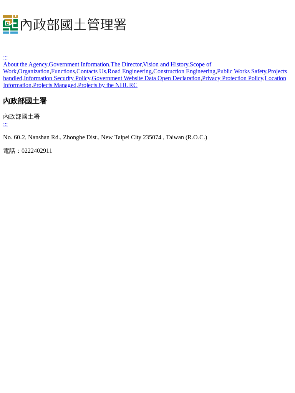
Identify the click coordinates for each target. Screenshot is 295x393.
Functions (63, 71)
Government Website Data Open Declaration (146, 78)
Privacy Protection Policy (232, 78)
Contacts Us (91, 71)
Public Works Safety (241, 71)
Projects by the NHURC (108, 85)
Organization (34, 71)
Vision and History (165, 64)
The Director (126, 64)
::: (5, 57)
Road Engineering (130, 71)
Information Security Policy (57, 78)
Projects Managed (54, 85)
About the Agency (25, 64)
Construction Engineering (184, 71)
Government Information (79, 64)
